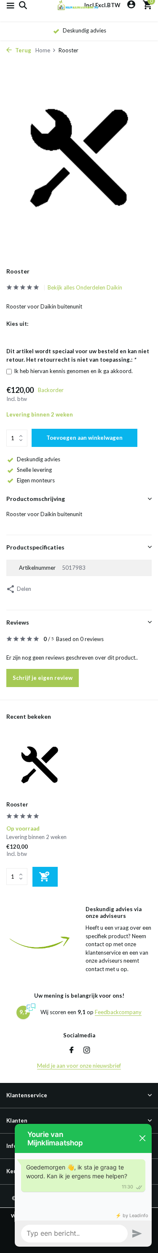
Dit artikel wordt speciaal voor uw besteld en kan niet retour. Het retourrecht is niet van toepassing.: (77, 355)
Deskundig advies (38, 459)
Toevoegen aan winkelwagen (84, 437)
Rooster (17, 804)
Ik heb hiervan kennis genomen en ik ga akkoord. (73, 371)
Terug (22, 50)
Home (42, 50)
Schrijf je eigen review (42, 677)
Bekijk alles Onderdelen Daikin (85, 287)
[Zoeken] (22, 5)
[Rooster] (39, 765)
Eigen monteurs (36, 480)
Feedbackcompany (118, 1012)
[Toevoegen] (45, 877)
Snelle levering (34, 469)
